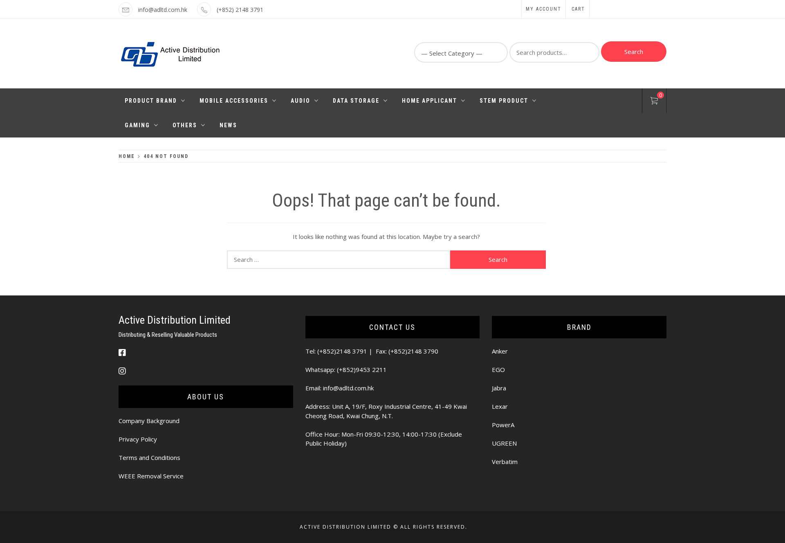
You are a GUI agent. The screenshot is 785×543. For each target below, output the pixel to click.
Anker (500, 351)
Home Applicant (429, 100)
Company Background (149, 421)
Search (633, 51)
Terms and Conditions (149, 457)
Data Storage (356, 100)
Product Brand (151, 100)
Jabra (499, 388)
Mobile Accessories (234, 100)
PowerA (503, 425)
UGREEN (504, 443)
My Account (543, 9)
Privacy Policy (138, 439)
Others (185, 125)
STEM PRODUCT (504, 100)
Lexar (500, 406)
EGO (498, 369)
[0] (654, 102)
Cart (578, 9)
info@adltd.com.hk (162, 10)
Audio (300, 100)
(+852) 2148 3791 (240, 10)
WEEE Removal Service (151, 476)
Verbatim (505, 461)
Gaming (137, 125)
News (228, 125)
